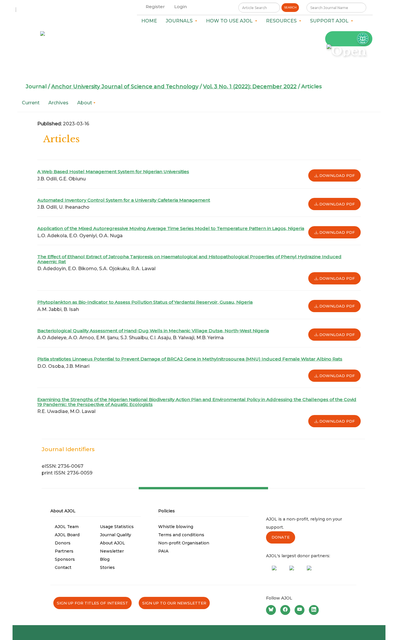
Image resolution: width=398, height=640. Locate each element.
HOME (149, 21)
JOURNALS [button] (180, 21)
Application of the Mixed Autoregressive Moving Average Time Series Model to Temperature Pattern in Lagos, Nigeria (170, 228)
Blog (105, 559)
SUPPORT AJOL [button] (330, 21)
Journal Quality (115, 534)
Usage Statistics (117, 526)
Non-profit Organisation (183, 543)
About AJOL (112, 543)
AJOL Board (67, 534)
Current (31, 103)
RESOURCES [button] (282, 21)
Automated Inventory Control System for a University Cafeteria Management (123, 200)
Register (155, 6)
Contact (63, 567)
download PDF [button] (336, 175)
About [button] (85, 103)
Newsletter (112, 551)
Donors (63, 543)
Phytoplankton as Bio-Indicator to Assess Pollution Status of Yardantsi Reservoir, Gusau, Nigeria (145, 302)
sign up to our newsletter (174, 603)
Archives (58, 103)
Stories (107, 567)
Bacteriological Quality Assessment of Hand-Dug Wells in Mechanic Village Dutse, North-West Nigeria (153, 330)
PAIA (163, 551)
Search (290, 7)
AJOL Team (67, 526)
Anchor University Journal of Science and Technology (124, 86)
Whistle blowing (175, 526)
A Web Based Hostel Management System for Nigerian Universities (113, 171)
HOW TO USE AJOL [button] (230, 21)
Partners (64, 551)
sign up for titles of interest (92, 603)
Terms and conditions (181, 534)
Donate (281, 537)
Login (180, 6)
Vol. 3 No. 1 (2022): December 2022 (250, 86)
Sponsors (65, 559)
